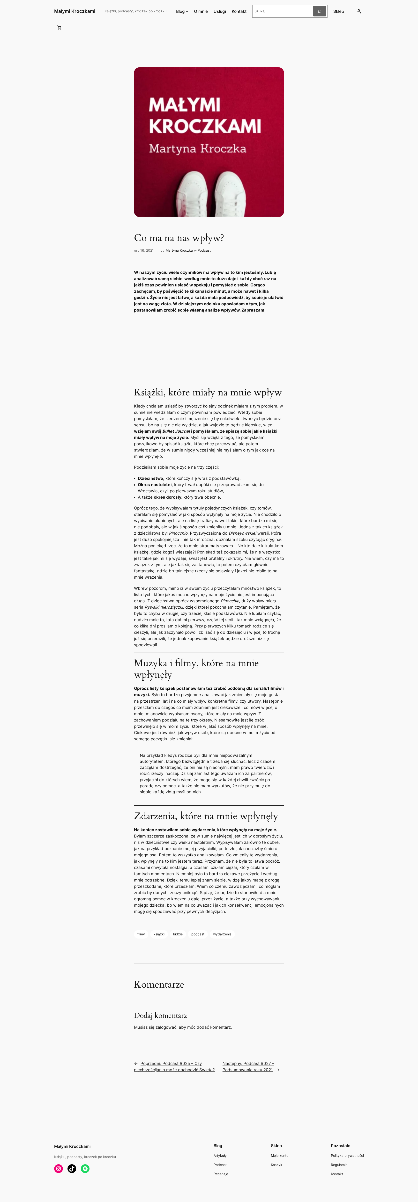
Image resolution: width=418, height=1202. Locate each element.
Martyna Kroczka (179, 250)
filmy (141, 934)
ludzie (178, 934)
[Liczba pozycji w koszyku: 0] (59, 27)
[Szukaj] (319, 11)
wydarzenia (222, 934)
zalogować (166, 1027)
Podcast (204, 250)
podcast (197, 934)
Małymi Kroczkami (74, 11)
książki (159, 934)
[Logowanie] (359, 11)
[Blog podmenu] (187, 11)
